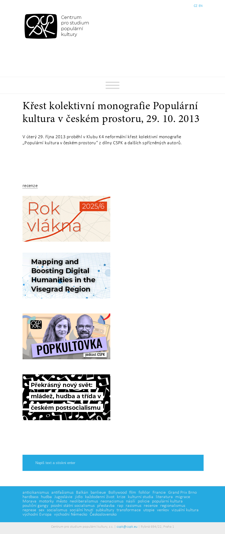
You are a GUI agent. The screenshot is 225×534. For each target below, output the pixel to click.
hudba (46, 497)
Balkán (82, 492)
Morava (29, 501)
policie (144, 501)
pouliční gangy (35, 506)
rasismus (133, 506)
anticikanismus (35, 492)
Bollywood (117, 492)
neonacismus (111, 501)
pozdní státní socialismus (73, 506)
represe (29, 510)
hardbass (30, 497)
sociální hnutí (81, 510)
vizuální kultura (185, 510)
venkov (163, 510)
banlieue (98, 492)
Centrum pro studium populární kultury (57, 26)
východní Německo (70, 514)
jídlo (79, 497)
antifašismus (62, 492)
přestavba (106, 506)
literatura (164, 497)
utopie (148, 510)
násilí (130, 501)
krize (121, 497)
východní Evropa (37, 514)
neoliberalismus (84, 501)
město (61, 501)
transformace (129, 510)
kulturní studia (140, 497)
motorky (46, 501)
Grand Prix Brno (182, 492)
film (132, 492)
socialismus (57, 510)
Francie (159, 492)
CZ (195, 6)
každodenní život (99, 497)
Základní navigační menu (112, 85)
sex (41, 510)
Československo (103, 514)
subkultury (105, 510)
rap (120, 506)
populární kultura (167, 501)
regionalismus (172, 506)
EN (201, 6)
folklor (144, 492)
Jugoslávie (63, 497)
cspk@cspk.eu (127, 527)
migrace (182, 497)
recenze (30, 185)
